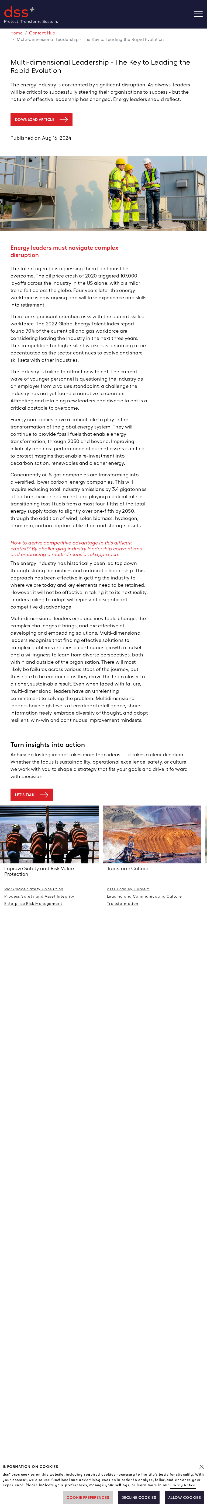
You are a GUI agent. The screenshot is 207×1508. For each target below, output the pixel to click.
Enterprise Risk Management (33, 903)
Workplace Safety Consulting (34, 889)
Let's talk (25, 795)
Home (17, 33)
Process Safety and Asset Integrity (39, 896)
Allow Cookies (184, 1497)
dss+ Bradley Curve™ (128, 889)
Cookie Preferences (88, 1497)
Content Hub (42, 33)
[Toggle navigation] (200, 14)
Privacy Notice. (183, 1485)
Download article (34, 119)
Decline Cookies (139, 1497)
